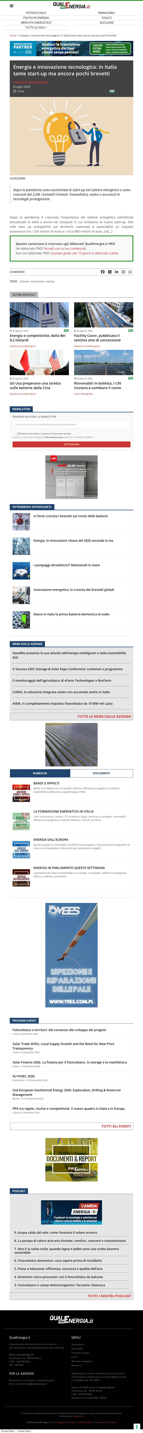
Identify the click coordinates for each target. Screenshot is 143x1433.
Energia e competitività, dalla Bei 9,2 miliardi (38, 337)
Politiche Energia (80, 1352)
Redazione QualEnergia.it (31, 82)
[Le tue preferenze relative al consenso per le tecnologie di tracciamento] (137, 1427)
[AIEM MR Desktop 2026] (71, 744)
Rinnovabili (77, 1348)
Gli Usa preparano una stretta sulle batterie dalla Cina (35, 385)
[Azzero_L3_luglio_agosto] (71, 48)
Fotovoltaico (78, 1344)
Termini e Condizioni (105, 1422)
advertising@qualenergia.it (32, 1383)
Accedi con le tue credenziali (65, 248)
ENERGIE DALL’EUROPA (50, 839)
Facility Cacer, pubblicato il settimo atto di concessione (97, 337)
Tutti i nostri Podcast (109, 1296)
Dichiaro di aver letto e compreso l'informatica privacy (44, 433)
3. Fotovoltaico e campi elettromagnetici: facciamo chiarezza (59, 1285)
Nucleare (107, 23)
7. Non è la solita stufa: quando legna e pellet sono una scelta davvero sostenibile (66, 1251)
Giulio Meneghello (83, 393)
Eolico (75, 1357)
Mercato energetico (82, 1361)
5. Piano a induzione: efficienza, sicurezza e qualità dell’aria (58, 1269)
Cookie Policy (85, 1422)
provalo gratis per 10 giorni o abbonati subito (84, 253)
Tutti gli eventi (116, 1126)
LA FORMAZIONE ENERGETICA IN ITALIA (63, 811)
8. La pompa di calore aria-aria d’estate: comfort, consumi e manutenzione (70, 1241)
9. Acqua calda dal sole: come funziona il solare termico (55, 1232)
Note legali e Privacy (64, 1422)
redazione (78, 1416)
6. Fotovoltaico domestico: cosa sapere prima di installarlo (58, 1260)
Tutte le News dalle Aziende (104, 716)
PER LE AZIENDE (21, 1373)
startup (50, 281)
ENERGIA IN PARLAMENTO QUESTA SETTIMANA (69, 868)
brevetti (24, 281)
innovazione (38, 281)
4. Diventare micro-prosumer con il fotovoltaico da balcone (58, 1277)
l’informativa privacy (53, 437)
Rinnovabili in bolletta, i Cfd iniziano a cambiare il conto (97, 385)
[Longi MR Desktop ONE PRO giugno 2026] (71, 477)
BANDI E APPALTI (46, 783)
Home (13, 35)
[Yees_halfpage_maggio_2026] (71, 955)
